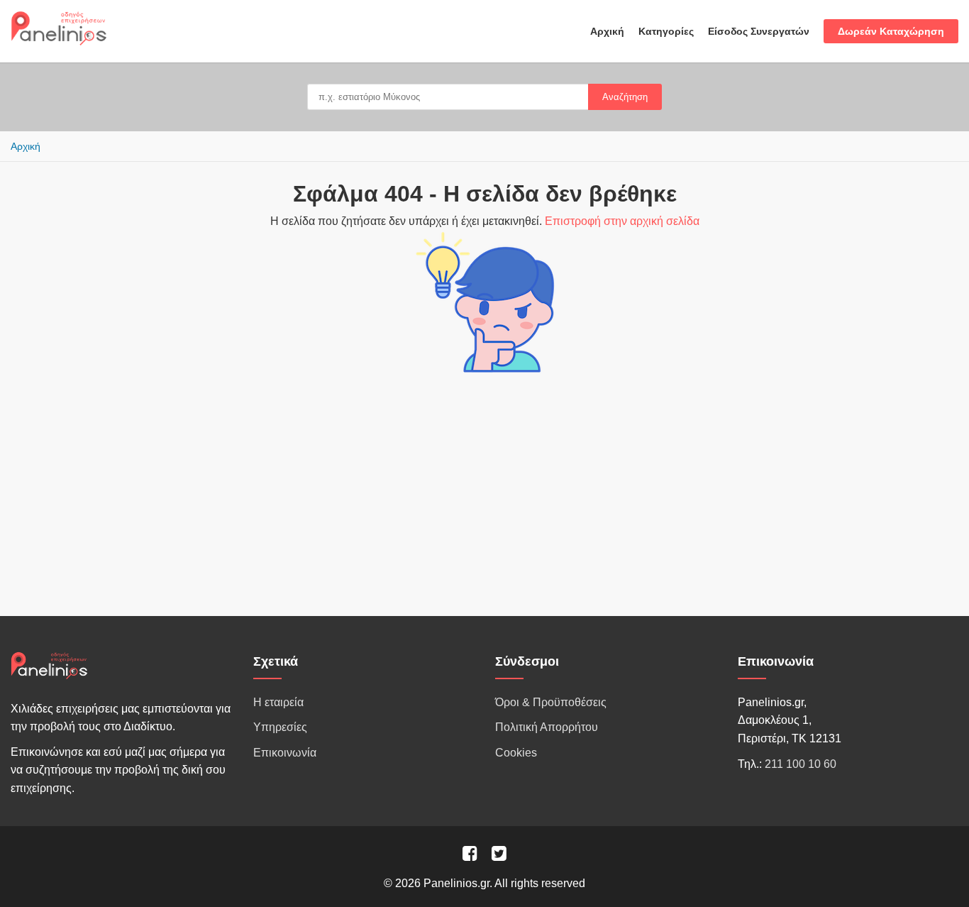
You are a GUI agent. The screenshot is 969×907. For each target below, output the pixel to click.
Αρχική (607, 31)
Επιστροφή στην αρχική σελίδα (622, 221)
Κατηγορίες (666, 31)
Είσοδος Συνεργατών (758, 31)
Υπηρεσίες (280, 727)
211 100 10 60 (800, 764)
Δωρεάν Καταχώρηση (891, 31)
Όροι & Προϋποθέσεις (551, 702)
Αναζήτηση (625, 97)
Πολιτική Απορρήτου (546, 727)
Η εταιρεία (278, 702)
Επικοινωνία (284, 753)
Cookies (516, 753)
